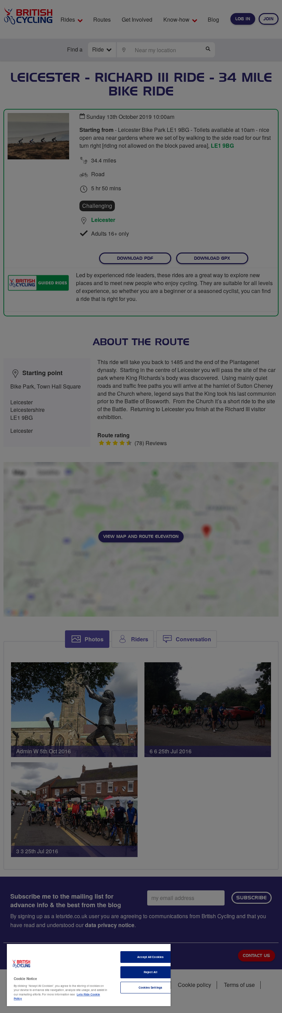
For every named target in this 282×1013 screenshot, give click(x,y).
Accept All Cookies (150, 957)
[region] (89, 975)
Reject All (150, 972)
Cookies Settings (150, 987)
